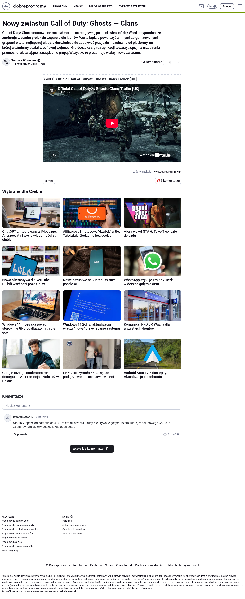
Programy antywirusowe (14, 537)
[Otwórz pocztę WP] (201, 6)
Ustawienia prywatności (182, 565)
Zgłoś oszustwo (101, 6)
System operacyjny (72, 533)
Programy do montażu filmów (17, 533)
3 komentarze (152, 62)
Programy (60, 6)
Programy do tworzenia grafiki (17, 546)
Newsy (78, 6)
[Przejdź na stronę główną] (6, 9)
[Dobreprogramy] (33, 6)
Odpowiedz (20, 434)
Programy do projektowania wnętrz (20, 529)
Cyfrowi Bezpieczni (132, 6)
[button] (212, 6)
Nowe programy (10, 550)
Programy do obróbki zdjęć (15, 521)
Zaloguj (227, 6)
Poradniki (67, 521)
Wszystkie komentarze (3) (90, 448)
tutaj (73, 591)
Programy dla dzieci (12, 542)
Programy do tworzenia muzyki (18, 525)
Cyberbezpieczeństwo (73, 529)
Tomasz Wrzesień (23, 60)
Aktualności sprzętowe (74, 525)
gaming (49, 180)
